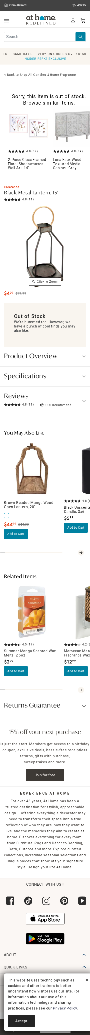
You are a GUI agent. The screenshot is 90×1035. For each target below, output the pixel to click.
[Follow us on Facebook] (9, 900)
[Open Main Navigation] (6, 21)
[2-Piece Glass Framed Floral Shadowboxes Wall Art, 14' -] (28, 126)
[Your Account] (73, 21)
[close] (87, 981)
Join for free (45, 775)
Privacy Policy (65, 1008)
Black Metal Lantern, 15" (31, 193)
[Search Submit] (81, 36)
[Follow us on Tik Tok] (27, 900)
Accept (21, 1021)
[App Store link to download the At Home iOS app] (45, 918)
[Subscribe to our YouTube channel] (81, 900)
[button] (41, 20)
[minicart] (83, 21)
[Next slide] (81, 553)
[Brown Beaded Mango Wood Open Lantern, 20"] (7, 515)
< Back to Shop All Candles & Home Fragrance (40, 75)
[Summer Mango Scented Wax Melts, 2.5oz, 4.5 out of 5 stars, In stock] (32, 612)
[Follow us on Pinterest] (63, 900)
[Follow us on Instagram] (45, 900)
